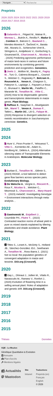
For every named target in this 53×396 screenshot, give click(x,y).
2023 (22, 17)
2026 (4, 17)
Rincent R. (43, 184)
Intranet (28, 374)
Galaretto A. (14, 34)
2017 (10, 20)
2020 (40, 17)
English (39, 381)
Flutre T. (26, 217)
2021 (34, 17)
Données (47, 339)
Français (40, 377)
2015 (22, 20)
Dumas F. (38, 108)
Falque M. (42, 111)
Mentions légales (12, 362)
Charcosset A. (29, 54)
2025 (10, 17)
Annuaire (8, 355)
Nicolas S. (45, 54)
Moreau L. (10, 37)
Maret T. (14, 108)
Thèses (5, 339)
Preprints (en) (42, 374)
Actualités (13, 371)
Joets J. (11, 71)
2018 (4, 20)
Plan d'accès (10, 359)
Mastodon (12, 377)
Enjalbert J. (32, 214)
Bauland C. (38, 41)
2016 (16, 20)
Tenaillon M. (26, 91)
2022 (28, 17)
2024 (16, 17)
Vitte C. (39, 91)
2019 (47, 17)
